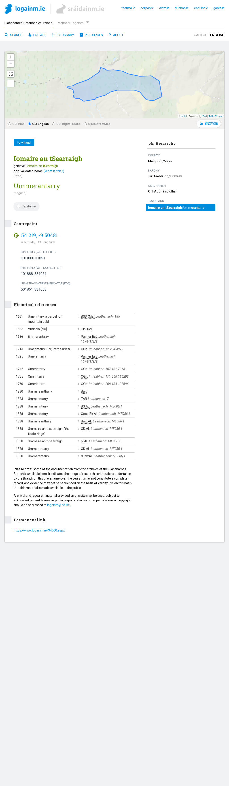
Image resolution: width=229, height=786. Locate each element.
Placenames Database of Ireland (28, 23)
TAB (84, 399)
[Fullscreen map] (10, 73)
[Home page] (24, 10)
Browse (39, 35)
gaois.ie (219, 8)
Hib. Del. (86, 329)
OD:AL (85, 429)
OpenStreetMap (99, 124)
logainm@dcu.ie (58, 505)
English (217, 35)
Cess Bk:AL (89, 414)
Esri (204, 116)
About (117, 35)
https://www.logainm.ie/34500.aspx (39, 530)
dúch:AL (87, 456)
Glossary (65, 35)
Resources (93, 35)
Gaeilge (200, 35)
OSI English (40, 124)
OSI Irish (18, 124)
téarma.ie (128, 8)
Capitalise (28, 206)
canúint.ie (201, 8)
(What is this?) (54, 171)
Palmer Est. (89, 337)
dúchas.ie (182, 8)
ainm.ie (164, 8)
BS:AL (85, 406)
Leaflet (183, 116)
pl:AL (84, 441)
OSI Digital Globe (68, 124)
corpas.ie (147, 8)
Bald (84, 391)
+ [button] (10, 57)
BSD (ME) (88, 316)
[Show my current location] (10, 83)
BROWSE (211, 124)
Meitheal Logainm (71, 23)
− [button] (10, 64)
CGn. (84, 349)
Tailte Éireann (216, 116)
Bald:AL (86, 421)
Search (16, 35)
